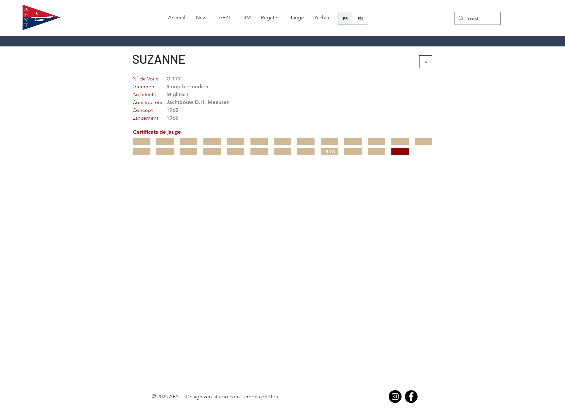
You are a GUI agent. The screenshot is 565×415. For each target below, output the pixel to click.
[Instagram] (395, 396)
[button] (202, 17)
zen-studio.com (222, 396)
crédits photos (261, 396)
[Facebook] (411, 396)
